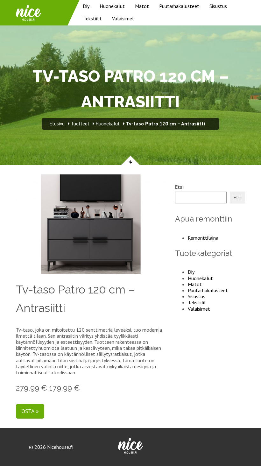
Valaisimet (123, 18)
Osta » (30, 411)
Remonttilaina (203, 238)
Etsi (179, 187)
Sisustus (218, 6)
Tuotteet (80, 124)
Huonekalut (112, 6)
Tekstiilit (92, 18)
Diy (86, 6)
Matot (142, 6)
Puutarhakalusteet (179, 6)
